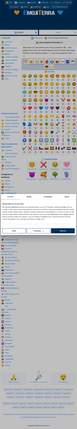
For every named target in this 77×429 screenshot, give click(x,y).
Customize (37, 231)
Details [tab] (29, 197)
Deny (14, 231)
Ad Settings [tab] (48, 197)
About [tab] (67, 197)
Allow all (63, 231)
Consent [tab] (10, 197)
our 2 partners (13, 207)
